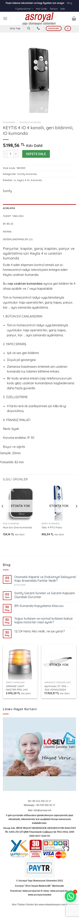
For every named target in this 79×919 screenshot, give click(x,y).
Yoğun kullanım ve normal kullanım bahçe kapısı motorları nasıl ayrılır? (43, 620)
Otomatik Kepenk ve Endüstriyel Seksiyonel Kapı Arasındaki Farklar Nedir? (45, 578)
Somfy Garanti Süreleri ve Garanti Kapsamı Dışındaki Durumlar (44, 595)
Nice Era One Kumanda (17, 527)
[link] (39, 446)
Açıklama (9, 208)
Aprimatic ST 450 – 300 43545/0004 (56, 687)
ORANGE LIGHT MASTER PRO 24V (17, 687)
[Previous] (3, 514)
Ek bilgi (8, 223)
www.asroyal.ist (58, 891)
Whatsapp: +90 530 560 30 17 (39, 805)
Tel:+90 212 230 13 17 (39, 801)
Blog (69, 2)
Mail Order (41, 8)
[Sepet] (74, 18)
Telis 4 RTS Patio (51, 527)
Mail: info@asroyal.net (39, 810)
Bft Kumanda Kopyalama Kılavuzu (39, 606)
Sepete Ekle (36, 154)
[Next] (76, 514)
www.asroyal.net (31, 891)
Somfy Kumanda (30, 122)
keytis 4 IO (23, 180)
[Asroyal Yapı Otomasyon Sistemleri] (39, 18)
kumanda (36, 180)
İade (62, 8)
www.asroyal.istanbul (39, 894)
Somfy (7, 191)
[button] (70, 896)
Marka (7, 231)
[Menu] (5, 18)
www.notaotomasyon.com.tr (53, 904)
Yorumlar (20, 585)
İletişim (54, 8)
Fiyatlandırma (22, 8)
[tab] (39, 208)
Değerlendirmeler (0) (18, 239)
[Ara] (28, 28)
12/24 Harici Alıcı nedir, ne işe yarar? (39, 631)
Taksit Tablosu (13, 215)
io (15, 180)
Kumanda (9, 122)
